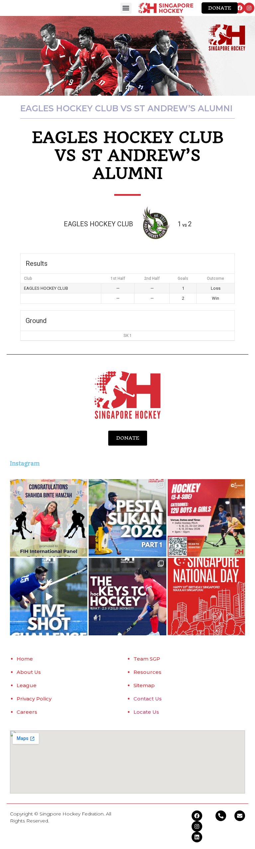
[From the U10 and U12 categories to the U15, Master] (127, 518)
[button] (126, 8)
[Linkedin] (197, 837)
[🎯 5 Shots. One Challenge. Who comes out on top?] (48, 596)
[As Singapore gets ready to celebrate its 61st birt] (206, 596)
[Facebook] (239, 8)
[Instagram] (249, 8)
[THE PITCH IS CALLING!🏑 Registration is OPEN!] (206, 518)
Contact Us (147, 698)
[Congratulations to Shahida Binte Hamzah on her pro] (48, 518)
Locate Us (146, 712)
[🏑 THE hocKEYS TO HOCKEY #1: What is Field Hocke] (127, 596)
